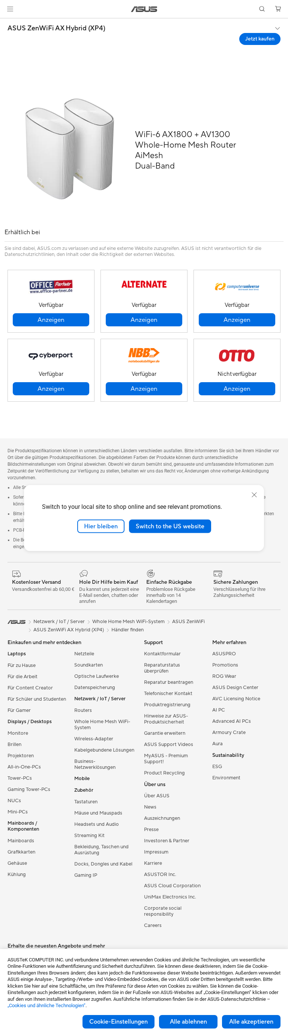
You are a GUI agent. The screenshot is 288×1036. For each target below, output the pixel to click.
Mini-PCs (18, 812)
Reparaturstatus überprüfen (162, 668)
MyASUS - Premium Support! (166, 759)
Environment (226, 778)
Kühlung (17, 875)
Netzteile (84, 654)
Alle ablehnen (188, 1022)
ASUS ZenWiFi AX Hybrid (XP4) (56, 28)
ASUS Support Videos (168, 744)
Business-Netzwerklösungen (95, 764)
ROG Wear (224, 676)
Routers (83, 710)
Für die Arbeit (23, 677)
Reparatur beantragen (168, 682)
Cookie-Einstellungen (118, 1022)
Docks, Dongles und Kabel (103, 864)
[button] (10, 9)
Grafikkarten (21, 852)
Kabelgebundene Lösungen (104, 750)
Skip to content (9, 23)
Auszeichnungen (162, 818)
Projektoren (21, 756)
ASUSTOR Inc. (160, 875)
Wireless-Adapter (93, 739)
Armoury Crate (229, 733)
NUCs (14, 801)
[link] (144, 9)
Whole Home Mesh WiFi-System (102, 725)
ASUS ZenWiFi (188, 622)
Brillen (14, 744)
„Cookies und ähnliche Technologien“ (47, 1005)
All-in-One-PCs (24, 767)
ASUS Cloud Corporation (172, 886)
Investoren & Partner (166, 841)
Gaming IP (85, 875)
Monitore (18, 733)
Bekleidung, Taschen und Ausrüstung (101, 850)
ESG (217, 767)
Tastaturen (86, 802)
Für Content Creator (30, 688)
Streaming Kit (89, 836)
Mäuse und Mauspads (98, 813)
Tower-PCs (20, 778)
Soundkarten (88, 665)
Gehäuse (17, 863)
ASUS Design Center (235, 688)
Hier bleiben (101, 526)
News (150, 807)
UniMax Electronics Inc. (170, 897)
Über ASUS (157, 796)
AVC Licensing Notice (236, 699)
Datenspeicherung (94, 688)
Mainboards (21, 841)
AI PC (218, 710)
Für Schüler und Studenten (37, 699)
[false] (51, 319)
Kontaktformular (162, 654)
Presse (151, 830)
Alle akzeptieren (251, 1022)
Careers (153, 925)
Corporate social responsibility (163, 911)
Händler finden (127, 630)
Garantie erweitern (164, 733)
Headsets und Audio (96, 824)
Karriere (153, 863)
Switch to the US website (170, 526)
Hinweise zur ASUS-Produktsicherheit (166, 719)
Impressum (156, 852)
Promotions (225, 665)
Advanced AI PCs (231, 721)
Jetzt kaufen (259, 39)
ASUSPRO (224, 654)
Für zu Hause (22, 665)
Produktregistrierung (167, 705)
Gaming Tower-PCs (29, 789)
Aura (217, 744)
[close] (254, 495)
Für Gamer (19, 710)
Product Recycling (164, 773)
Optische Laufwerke (96, 676)
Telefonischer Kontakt (168, 694)
